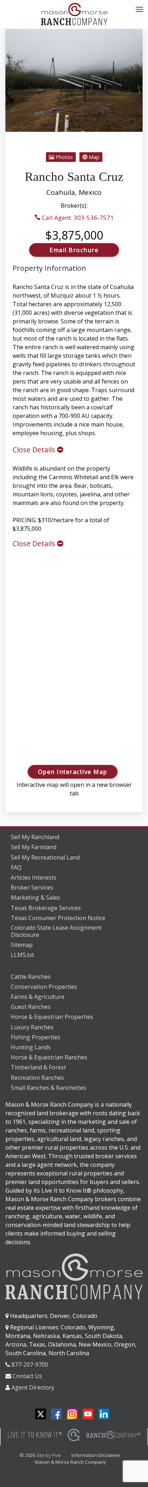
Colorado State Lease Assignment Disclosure (56, 931)
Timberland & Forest (38, 1067)
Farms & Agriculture (37, 996)
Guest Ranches (31, 1006)
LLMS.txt (22, 954)
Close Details (35, 449)
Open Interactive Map (72, 772)
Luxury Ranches (32, 1027)
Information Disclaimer (96, 1455)
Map (93, 157)
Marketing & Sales (35, 897)
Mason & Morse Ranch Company (70, 1462)
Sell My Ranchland (35, 837)
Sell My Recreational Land (45, 857)
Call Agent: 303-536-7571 (77, 217)
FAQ (16, 867)
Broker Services (32, 887)
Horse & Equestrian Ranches (49, 1057)
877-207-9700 (29, 1364)
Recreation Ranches (37, 1077)
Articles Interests (33, 877)
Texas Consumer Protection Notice (58, 917)
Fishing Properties (35, 1037)
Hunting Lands (31, 1047)
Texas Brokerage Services (46, 907)
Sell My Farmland (33, 847)
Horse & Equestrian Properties (52, 1016)
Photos (63, 157)
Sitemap (22, 944)
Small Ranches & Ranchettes (48, 1087)
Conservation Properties (44, 986)
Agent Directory (32, 1387)
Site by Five (48, 1455)
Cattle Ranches (31, 976)
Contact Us (27, 1376)
